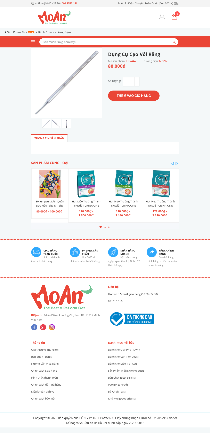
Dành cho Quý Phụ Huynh (124, 349)
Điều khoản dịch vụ (43, 391)
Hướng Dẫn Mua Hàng (45, 363)
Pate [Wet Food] (118, 384)
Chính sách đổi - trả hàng (46, 384)
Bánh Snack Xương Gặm (54, 32)
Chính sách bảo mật (43, 398)
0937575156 (115, 301)
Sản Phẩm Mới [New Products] (126, 370)
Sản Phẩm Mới (17, 32)
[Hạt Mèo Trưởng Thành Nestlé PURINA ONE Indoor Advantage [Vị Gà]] (123, 184)
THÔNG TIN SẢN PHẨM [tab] (49, 138)
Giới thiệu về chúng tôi (44, 349)
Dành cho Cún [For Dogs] (123, 356)
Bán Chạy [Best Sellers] (122, 377)
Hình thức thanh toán (44, 377)
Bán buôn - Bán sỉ (41, 356)
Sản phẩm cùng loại (49, 163)
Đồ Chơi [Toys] (117, 391)
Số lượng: (114, 81)
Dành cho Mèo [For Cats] (123, 363)
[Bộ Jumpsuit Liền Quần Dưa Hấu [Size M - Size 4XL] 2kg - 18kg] (50, 184)
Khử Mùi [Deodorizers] (122, 398)
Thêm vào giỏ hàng (134, 95)
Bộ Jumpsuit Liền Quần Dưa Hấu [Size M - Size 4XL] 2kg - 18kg (49, 205)
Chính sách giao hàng (44, 370)
